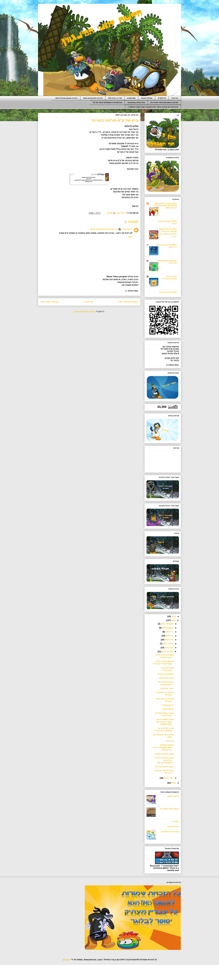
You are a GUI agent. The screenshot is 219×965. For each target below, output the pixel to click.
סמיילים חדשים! (166, 678)
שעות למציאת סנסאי (164, 754)
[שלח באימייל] (99, 213)
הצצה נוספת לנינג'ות (164, 767)
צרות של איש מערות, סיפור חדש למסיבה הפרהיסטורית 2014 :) (153, 107)
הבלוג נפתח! (173, 826)
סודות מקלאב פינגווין (167, 221)
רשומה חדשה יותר (128, 301)
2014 (173, 616)
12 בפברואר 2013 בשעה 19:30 (104, 229)
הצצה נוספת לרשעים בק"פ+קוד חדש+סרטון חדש (164, 760)
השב (130, 237)
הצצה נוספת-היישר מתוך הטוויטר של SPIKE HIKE (165, 721)
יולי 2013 (169, 632)
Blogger (66, 960)
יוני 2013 (169, 636)
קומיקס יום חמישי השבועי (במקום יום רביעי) (168, 233)
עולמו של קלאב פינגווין (166, 245)
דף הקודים (162, 98)
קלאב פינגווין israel (168, 229)
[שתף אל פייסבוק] (92, 213)
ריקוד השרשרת (167, 688)
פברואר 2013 (167, 651)
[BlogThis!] (97, 213)
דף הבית (174, 98)
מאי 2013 (169, 640)
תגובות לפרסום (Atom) (84, 311)
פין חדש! (170, 741)
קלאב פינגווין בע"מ (168, 292)
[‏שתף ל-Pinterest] (90, 213)
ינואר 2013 (168, 778)
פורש (174, 223)
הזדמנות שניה (167, 705)
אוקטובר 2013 (167, 624)
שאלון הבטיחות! (170, 279)
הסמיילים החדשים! (170, 832)
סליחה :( (175, 821)
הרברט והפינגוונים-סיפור (93, 98)
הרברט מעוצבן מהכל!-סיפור (66, 98)
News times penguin (167, 261)
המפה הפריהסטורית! (169, 809)
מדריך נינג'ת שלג (115, 98)
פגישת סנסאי (168, 709)
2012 (173, 783)
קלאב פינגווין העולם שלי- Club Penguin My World (165, 204)
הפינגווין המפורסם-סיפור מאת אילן (164, 102)
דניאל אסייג (127, 229)
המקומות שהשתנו (165, 674)
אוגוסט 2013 (167, 628)
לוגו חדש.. (172, 263)
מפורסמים (131, 98)
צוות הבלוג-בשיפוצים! (136, 102)
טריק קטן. (172, 247)
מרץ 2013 (169, 648)
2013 (173, 620)
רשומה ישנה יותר (49, 301)
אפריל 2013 (168, 643)
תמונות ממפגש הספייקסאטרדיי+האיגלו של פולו (163, 747)
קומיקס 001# (171, 208)
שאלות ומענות (146, 98)
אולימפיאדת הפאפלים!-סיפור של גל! (107, 102)
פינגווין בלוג (171, 276)
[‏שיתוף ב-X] (94, 213)
